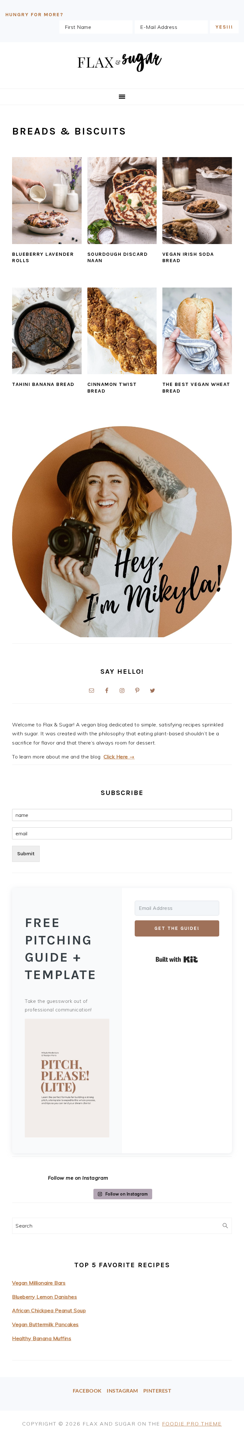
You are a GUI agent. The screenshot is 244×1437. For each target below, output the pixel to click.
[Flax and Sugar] (122, 81)
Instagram (122, 1391)
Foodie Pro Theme (192, 1423)
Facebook (87, 1391)
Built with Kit (177, 959)
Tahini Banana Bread (43, 384)
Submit (26, 854)
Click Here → (119, 756)
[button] (67, 1080)
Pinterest (157, 1391)
